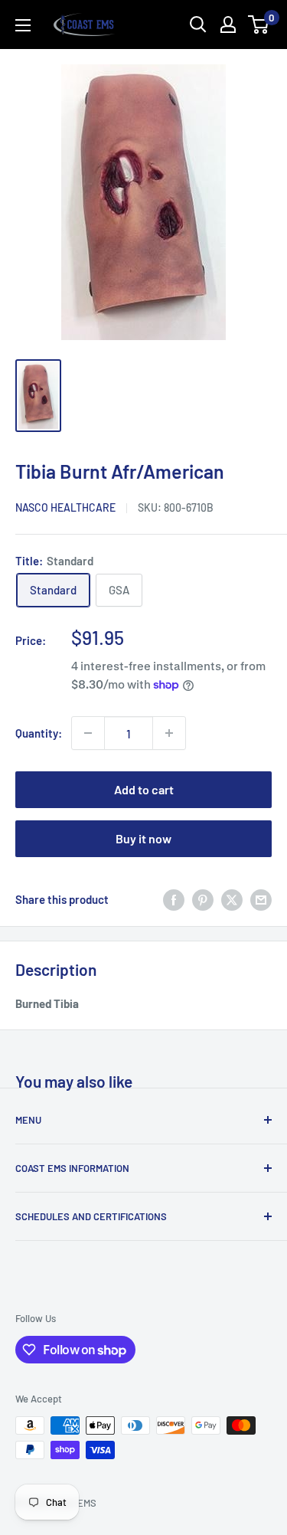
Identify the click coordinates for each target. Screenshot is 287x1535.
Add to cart (144, 789)
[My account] (228, 24)
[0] (259, 24)
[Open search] (198, 24)
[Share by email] (261, 899)
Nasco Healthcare (65, 507)
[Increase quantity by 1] (169, 733)
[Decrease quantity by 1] (88, 733)
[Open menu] (23, 25)
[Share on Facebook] (173, 899)
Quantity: (38, 733)
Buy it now (143, 838)
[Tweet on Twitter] (232, 899)
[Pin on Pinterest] (203, 899)
